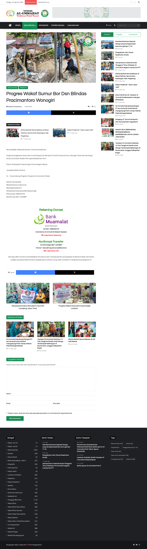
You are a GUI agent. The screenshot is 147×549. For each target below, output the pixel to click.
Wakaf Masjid (13, 532)
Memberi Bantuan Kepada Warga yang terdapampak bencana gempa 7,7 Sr (125, 44)
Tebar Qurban (13, 517)
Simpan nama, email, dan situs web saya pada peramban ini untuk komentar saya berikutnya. (40, 413)
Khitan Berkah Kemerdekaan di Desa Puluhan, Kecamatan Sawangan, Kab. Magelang (35, 133)
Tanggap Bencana (14, 500)
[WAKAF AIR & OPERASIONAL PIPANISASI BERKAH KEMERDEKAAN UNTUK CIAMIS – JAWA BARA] (107, 133)
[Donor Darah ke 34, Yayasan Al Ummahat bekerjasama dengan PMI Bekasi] (107, 98)
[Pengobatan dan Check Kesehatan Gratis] (107, 55)
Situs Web (56, 403)
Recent (107, 34)
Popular (119, 34)
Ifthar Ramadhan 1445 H (17, 460)
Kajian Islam (12, 471)
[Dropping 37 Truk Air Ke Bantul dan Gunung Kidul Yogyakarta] (107, 122)
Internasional (12, 468)
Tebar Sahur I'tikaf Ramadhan (19, 521)
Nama (8, 394)
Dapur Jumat (12, 446)
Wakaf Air (23, 87)
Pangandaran (37, 545)
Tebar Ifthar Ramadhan (16, 507)
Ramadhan (12, 489)
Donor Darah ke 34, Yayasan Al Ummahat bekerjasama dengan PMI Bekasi (127, 97)
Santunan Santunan (15, 493)
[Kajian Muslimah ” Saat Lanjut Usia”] (59, 133)
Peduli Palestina (14, 482)
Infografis (43, 25)
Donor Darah (12, 457)
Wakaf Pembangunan (16, 535)
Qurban (10, 485)
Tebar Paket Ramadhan (16, 514)
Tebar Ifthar (12, 503)
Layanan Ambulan (14, 475)
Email (8, 403)
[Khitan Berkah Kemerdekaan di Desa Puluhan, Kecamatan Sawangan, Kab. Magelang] (12, 133)
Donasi (10, 453)
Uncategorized (13, 525)
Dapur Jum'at (13, 443)
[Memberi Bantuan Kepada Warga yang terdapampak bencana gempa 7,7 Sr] (107, 44)
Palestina (11, 478)
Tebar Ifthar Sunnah (15, 510)
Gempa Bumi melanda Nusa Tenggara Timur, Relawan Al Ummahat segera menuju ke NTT (69, 2)
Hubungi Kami (73, 25)
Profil (18, 25)
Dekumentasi (29, 25)
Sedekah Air (12, 496)
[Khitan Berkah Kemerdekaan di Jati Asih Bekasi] (82, 329)
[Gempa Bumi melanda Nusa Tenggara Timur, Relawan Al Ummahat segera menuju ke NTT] (107, 66)
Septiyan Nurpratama (15, 106)
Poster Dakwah (57, 25)
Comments (133, 34)
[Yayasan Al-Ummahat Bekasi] (27, 13)
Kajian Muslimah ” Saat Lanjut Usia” (80, 130)
